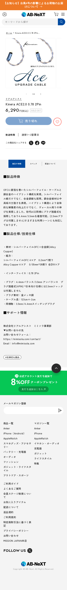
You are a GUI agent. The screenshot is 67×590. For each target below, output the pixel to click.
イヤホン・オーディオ (47, 443)
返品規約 (8, 512)
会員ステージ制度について (17, 495)
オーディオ (9, 457)
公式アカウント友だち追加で (34, 382)
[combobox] (33, 21)
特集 (36, 463)
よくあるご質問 (12, 488)
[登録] (59, 410)
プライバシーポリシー (16, 530)
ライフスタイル (43, 458)
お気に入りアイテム (14, 502)
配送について (11, 507)
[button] (57, 122)
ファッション (11, 462)
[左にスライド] (26, 94)
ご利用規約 (9, 517)
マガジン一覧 (41, 423)
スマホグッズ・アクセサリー (17, 445)
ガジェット (40, 453)
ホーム (9, 33)
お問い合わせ (11, 535)
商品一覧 (8, 423)
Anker (6, 428)
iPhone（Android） (14, 433)
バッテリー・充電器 (14, 451)
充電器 (38, 448)
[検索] (61, 21)
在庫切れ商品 (13, 357)
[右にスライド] (40, 94)
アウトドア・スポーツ (16, 475)
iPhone (38, 433)
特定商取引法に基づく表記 (17, 523)
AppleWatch (10, 438)
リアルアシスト (14, 99)
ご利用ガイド (11, 483)
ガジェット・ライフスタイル (17, 468)
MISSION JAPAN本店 (15, 540)
